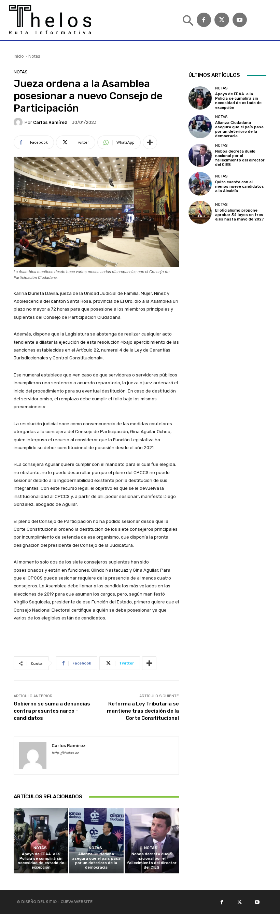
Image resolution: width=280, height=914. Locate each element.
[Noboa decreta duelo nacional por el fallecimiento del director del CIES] (152, 840)
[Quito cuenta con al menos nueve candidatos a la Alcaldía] (200, 183)
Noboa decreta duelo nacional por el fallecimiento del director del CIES (152, 861)
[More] (150, 142)
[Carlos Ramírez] (19, 122)
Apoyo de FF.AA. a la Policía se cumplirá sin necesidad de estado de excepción (41, 861)
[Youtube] (257, 902)
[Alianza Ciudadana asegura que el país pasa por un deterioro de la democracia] (96, 840)
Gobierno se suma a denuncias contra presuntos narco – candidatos (52, 711)
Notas (34, 56)
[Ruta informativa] (49, 20)
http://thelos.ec (65, 753)
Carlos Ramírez (50, 122)
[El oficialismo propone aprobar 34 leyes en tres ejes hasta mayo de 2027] (200, 212)
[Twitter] (221, 20)
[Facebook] (204, 20)
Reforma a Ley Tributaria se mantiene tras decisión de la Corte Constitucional (143, 711)
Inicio (19, 56)
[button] (188, 21)
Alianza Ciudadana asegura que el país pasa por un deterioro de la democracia (96, 861)
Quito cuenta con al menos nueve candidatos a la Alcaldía (239, 186)
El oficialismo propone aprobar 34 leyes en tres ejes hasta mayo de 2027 (239, 215)
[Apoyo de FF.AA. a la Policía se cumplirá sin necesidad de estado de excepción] (41, 840)
